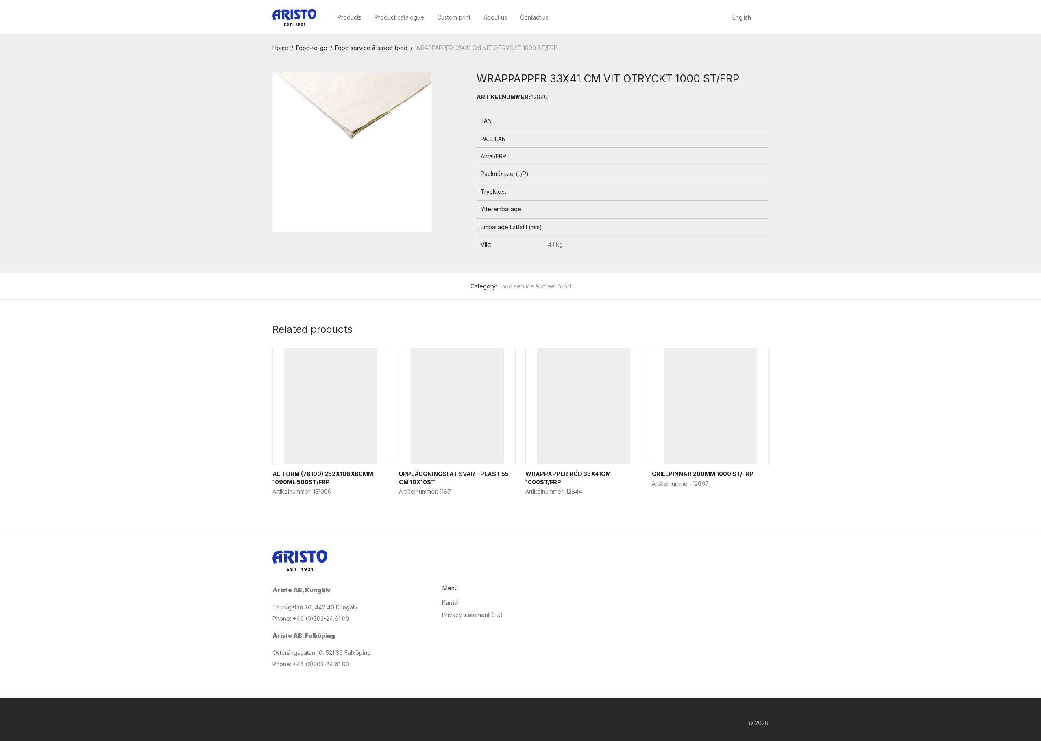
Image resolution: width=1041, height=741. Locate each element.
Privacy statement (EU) (472, 614)
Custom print (453, 17)
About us (495, 17)
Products (350, 17)
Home (280, 47)
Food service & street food (371, 47)
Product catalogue (399, 17)
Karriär (451, 602)
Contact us (534, 17)
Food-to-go (311, 47)
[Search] (766, 17)
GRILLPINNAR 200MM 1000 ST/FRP (703, 473)
